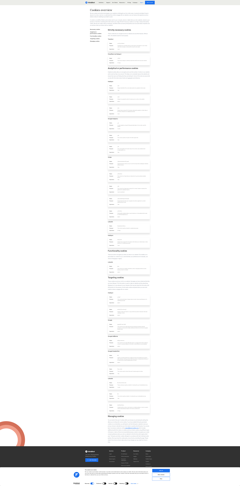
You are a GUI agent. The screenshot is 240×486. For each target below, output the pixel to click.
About (147, 454)
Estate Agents (112, 459)
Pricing (129, 2)
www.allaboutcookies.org (131, 428)
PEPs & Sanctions (125, 456)
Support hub (136, 461)
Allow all (161, 470)
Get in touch (150, 2)
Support (108, 2)
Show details (133, 483)
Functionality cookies (95, 36)
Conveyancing (112, 456)
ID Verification (124, 454)
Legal (110, 454)
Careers (147, 461)
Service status (149, 466)
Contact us (148, 464)
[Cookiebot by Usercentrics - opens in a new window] (76, 483)
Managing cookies (95, 41)
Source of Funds (124, 463)
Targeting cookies (95, 38)
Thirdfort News (149, 459)
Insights (135, 456)
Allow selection (161, 474)
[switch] (104, 483)
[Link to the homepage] (90, 2)
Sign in (141, 2)
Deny (161, 478)
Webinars (135, 459)
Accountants (112, 461)
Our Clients (115, 2)
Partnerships (148, 456)
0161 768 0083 (92, 460)
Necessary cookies (95, 29)
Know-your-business (125, 465)
